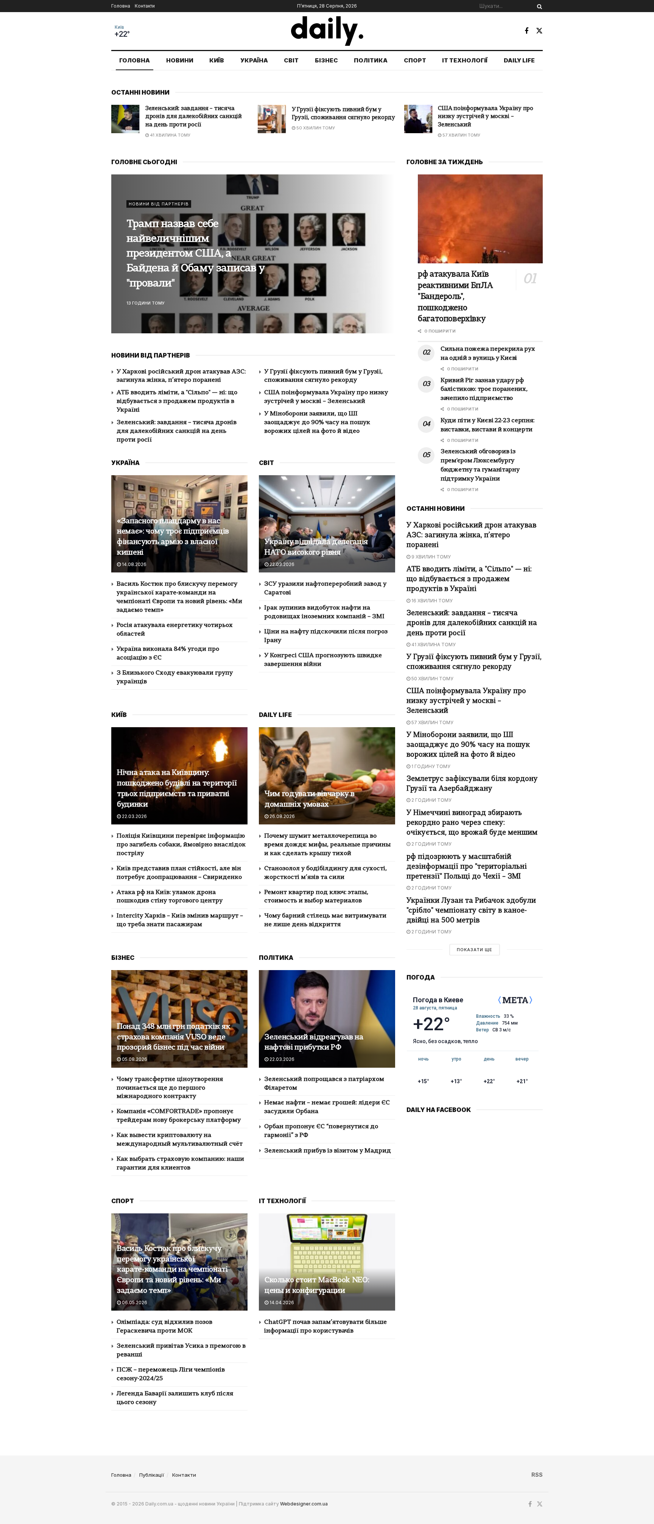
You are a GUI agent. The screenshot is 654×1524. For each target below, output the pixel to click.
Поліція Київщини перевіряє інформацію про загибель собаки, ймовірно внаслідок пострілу (181, 845)
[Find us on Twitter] (539, 30)
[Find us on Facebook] (526, 31)
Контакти (145, 6)
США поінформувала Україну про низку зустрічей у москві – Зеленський (339, 117)
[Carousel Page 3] (385, 262)
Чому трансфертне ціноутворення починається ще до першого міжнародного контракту (170, 1088)
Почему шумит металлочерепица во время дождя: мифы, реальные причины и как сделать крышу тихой (327, 845)
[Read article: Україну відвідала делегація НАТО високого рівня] (327, 523)
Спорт (415, 60)
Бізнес (326, 60)
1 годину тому (459, 135)
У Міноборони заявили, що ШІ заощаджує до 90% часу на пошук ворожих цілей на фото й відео (487, 117)
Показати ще (474, 949)
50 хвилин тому (168, 128)
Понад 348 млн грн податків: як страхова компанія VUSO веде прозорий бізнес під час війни (173, 1037)
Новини (179, 60)
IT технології (464, 60)
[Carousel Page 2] (385, 254)
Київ (119, 27)
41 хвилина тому (433, 644)
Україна (254, 60)
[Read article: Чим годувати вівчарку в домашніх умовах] (327, 775)
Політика (371, 60)
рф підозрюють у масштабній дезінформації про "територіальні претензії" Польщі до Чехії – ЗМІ (466, 867)
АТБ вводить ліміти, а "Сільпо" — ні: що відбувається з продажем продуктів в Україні (177, 401)
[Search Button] (538, 6)
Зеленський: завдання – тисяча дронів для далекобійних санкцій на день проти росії (177, 431)
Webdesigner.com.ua (304, 1504)
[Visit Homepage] (327, 31)
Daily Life (519, 60)
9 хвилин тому (430, 557)
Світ (291, 60)
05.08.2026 (134, 1059)
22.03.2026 (281, 564)
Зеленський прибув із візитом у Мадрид (327, 1151)
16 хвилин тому (431, 600)
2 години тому (431, 800)
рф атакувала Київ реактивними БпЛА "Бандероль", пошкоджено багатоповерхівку (455, 297)
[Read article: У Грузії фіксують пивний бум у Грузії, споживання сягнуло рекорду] (125, 119)
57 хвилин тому (314, 135)
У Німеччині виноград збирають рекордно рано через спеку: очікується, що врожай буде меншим (471, 823)
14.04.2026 (281, 1302)
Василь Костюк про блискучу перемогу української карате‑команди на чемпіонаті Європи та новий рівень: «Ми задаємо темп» (172, 1270)
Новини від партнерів (159, 211)
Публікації (151, 1475)
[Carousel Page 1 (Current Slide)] (385, 245)
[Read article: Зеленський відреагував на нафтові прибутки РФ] (327, 1018)
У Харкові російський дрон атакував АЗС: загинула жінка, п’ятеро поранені (471, 535)
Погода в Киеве (438, 1000)
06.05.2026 (134, 1302)
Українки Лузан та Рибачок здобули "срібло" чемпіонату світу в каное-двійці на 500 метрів (471, 910)
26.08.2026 (281, 816)
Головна (120, 6)
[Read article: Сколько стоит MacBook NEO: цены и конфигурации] (327, 1262)
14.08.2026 (133, 564)
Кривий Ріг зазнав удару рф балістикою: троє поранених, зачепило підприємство (484, 390)
